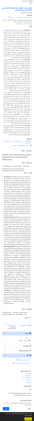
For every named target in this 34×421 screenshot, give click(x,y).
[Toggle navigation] (17, 3)
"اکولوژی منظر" (27, 141)
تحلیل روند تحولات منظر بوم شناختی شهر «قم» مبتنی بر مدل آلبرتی (17, 9)
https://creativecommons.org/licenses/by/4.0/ (19, 397)
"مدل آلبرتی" (28, 143)
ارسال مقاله (28, 379)
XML (26, 338)
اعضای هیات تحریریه (26, 377)
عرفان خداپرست (28, 17)
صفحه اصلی (28, 373)
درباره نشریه (28, 375)
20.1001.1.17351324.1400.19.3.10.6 (21, 145)
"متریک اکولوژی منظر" (17, 141)
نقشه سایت (28, 382)
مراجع (27, 317)
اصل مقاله (23, 340)
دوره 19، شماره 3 (11, 325)
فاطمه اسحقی (19, 17)
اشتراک (6, 408)
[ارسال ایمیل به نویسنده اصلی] (8, 17)
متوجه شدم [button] (28, 419)
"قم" (22, 143)
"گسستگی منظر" (7, 141)
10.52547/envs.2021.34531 (23, 24)
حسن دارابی (12, 17)
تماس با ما (29, 381)
